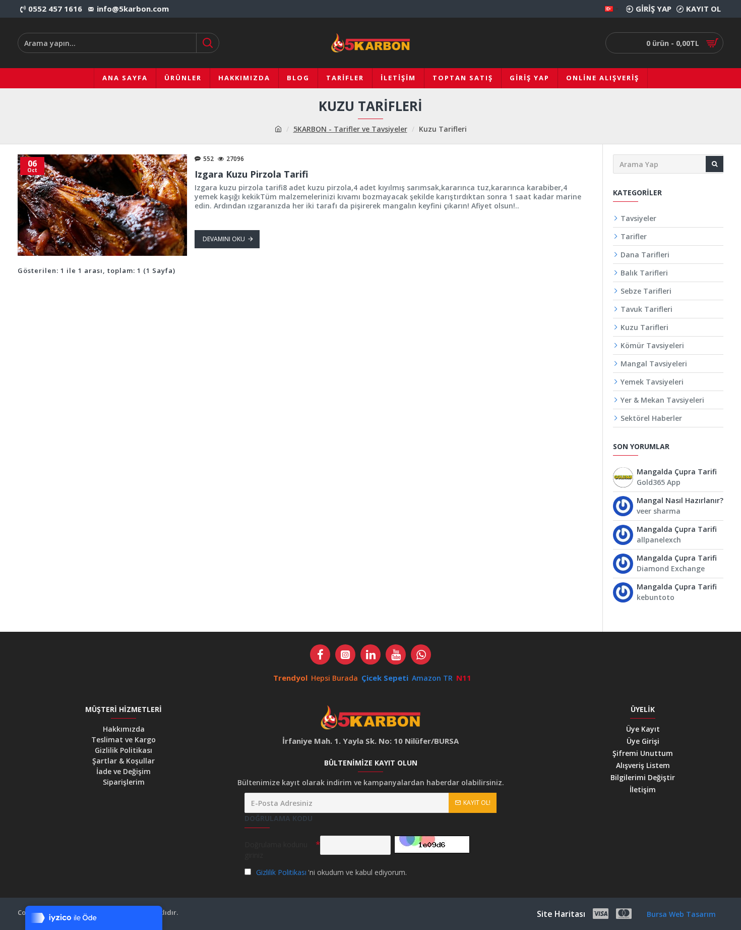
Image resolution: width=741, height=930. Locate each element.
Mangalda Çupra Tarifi (677, 472)
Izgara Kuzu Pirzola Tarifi (251, 174)
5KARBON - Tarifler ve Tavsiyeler (350, 129)
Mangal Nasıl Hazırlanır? (680, 501)
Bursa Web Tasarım (681, 914)
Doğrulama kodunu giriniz (275, 850)
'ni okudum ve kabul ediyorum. (331, 872)
